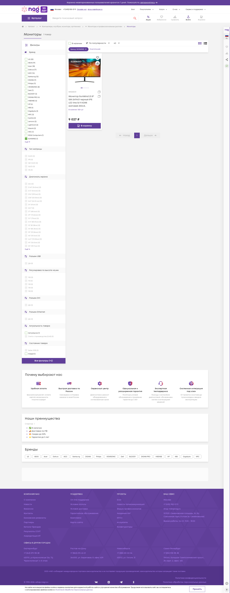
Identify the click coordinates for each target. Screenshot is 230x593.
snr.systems (122, 522)
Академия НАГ (124, 513)
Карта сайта (76, 522)
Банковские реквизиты (35, 518)
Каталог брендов (32, 527)
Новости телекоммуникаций (131, 504)
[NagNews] (121, 582)
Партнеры (29, 522)
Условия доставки (79, 509)
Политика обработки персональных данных (184, 582)
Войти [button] (188, 20)
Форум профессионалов (129, 509)
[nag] (133, 582)
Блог (133, 9)
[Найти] (135, 18)
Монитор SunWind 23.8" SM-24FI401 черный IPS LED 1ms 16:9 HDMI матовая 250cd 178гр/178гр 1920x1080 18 (81, 101)
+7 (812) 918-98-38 (171, 553)
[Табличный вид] (205, 43)
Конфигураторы (124, 527)
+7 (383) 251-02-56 (124, 553)
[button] (115, 2)
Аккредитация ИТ (32, 536)
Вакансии (28, 509)
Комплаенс (75, 518)
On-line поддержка (79, 500)
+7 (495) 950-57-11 (69, 9)
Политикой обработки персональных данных (74, 590)
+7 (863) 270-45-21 (78, 553)
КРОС (119, 518)
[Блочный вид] (200, 43)
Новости (28, 504)
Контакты (28, 513)
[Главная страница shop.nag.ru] (34, 9)
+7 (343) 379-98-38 (31, 553)
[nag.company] (96, 582)
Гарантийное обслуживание (84, 513)
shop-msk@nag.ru (95, 9)
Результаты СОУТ (32, 531)
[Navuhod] (108, 582)
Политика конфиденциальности (190, 578)
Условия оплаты (78, 504)
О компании (30, 500)
